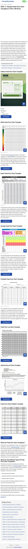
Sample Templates (18, 547)
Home (2, 4)
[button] (26, 1)
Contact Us (11, 545)
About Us (17, 545)
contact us (3, 496)
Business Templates (8, 4)
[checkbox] (1, 1)
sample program (18, 465)
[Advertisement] (14, 24)
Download (6, 116)
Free (24, 1)
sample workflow (15, 446)
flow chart (11, 155)
